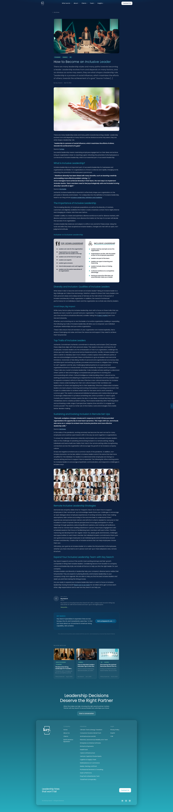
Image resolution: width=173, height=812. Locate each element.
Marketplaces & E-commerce (90, 763)
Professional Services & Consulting (91, 769)
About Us (66, 733)
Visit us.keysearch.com (104, 621)
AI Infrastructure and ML (88, 736)
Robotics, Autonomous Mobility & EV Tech (94, 740)
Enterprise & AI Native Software (90, 743)
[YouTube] (122, 800)
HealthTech (84, 750)
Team (92, 3)
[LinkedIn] (129, 800)
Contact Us (127, 3)
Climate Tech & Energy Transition (91, 730)
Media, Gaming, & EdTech (88, 766)
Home (65, 730)
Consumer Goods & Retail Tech (90, 733)
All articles (56, 12)
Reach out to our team (82, 585)
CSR (111, 736)
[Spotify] (126, 800)
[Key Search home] (43, 3)
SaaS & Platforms (86, 773)
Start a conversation (86, 713)
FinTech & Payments (87, 746)
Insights (100, 3)
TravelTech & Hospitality (88, 779)
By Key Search (58, 83)
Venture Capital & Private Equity (90, 756)
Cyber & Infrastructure (87, 753)
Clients (84, 3)
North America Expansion (68, 740)
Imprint (112, 733)
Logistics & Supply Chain (88, 759)
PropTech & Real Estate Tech (89, 776)
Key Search (64, 599)
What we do (66, 3)
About (76, 3)
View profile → (64, 607)
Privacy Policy (114, 730)
